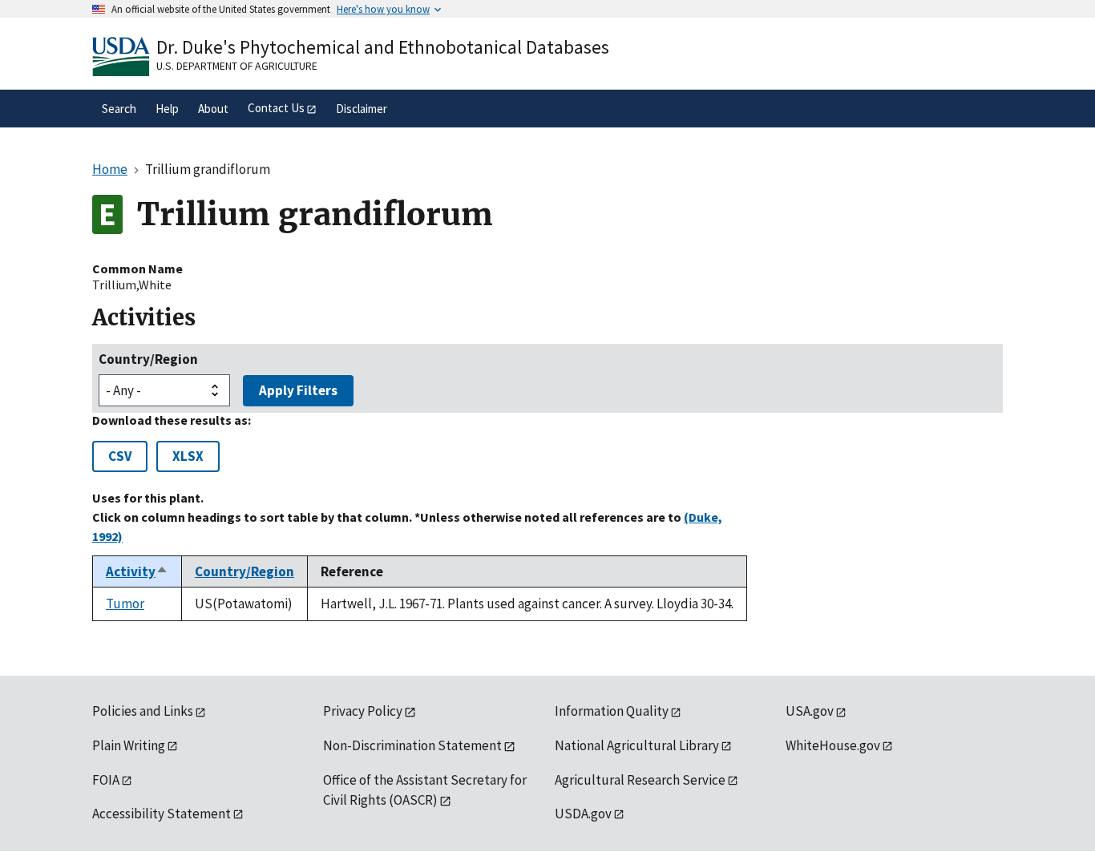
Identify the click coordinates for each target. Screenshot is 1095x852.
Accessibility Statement (161, 813)
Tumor (125, 603)
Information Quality (612, 711)
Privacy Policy (362, 711)
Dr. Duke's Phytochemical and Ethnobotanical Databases (382, 47)
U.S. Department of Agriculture (236, 66)
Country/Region (148, 359)
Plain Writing (128, 745)
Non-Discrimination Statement (412, 745)
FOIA (105, 780)
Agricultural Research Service (640, 780)
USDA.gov (583, 813)
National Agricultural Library (637, 745)
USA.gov (810, 711)
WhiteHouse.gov (833, 745)
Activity (137, 571)
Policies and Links (142, 711)
